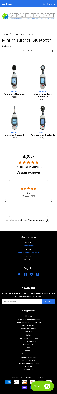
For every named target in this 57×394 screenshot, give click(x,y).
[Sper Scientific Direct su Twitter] (19, 275)
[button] (42, 386)
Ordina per (6, 46)
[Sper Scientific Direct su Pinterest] (31, 275)
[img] (28, 162)
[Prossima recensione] (51, 201)
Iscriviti (48, 301)
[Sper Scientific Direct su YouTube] (37, 275)
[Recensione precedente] (5, 201)
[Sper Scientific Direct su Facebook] (25, 275)
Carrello (50, 3)
